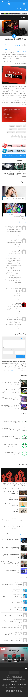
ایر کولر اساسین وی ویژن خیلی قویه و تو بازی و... (12, 603)
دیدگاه (21, 222)
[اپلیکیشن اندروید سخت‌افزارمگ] (18, 691)
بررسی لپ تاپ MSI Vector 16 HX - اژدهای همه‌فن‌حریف (12, 453)
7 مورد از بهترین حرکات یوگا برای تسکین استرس (11, 504)
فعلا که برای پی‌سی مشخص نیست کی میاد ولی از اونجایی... (11, 610)
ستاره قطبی (12, 126)
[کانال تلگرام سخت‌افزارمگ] (16, 691)
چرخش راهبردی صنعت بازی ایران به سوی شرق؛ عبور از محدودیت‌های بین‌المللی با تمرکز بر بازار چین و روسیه (10, 406)
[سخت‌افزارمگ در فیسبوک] (12, 691)
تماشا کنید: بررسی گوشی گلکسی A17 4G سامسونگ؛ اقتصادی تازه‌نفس (11, 445)
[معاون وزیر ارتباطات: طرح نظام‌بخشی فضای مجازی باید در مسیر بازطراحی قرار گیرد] (24, 556)
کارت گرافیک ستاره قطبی (21, 132)
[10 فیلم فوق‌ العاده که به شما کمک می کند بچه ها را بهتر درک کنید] (14, 210)
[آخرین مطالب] (20, 534)
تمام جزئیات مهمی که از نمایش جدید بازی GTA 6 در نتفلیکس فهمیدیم (10, 383)
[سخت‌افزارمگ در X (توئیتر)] (9, 691)
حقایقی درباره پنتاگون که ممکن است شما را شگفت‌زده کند (10, 492)
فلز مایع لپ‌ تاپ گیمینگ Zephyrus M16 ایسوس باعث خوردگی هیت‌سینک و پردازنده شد (10, 563)
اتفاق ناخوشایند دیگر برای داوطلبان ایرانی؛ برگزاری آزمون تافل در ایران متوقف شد (10, 548)
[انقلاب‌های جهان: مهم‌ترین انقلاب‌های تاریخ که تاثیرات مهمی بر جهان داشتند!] (14, 475)
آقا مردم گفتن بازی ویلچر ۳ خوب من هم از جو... (11, 616)
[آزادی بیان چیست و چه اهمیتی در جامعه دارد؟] (23, 510)
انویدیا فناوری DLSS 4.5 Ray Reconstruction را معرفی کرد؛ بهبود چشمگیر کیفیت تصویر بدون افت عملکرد (11, 391)
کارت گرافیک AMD (22, 129)
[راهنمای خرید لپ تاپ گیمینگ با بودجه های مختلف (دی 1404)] (14, 655)
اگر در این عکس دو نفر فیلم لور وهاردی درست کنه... (12, 634)
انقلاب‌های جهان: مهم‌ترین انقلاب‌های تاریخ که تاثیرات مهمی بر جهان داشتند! (15, 485)
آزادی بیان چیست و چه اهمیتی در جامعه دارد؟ (11, 510)
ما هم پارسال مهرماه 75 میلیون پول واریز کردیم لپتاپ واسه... (12, 628)
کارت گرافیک (22, 17)
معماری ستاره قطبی (10, 132)
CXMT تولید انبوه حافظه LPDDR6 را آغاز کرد (10, 540)
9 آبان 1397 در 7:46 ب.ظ (14, 252)
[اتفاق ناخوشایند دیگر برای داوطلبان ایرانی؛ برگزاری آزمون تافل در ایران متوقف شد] (24, 548)
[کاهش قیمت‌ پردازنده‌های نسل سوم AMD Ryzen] (8, 166)
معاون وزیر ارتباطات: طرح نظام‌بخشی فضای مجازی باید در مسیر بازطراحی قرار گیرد (11, 156)
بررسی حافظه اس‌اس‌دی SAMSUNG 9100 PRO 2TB (10, 429)
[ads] (14, 13)
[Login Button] (17, 9)
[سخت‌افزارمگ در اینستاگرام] (14, 691)
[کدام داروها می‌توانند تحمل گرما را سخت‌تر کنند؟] (14, 193)
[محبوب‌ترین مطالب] (7, 534)
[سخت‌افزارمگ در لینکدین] (7, 691)
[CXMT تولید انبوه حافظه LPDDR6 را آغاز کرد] (24, 540)
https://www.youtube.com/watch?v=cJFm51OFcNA (13, 256)
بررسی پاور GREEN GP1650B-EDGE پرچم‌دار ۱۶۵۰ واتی (12, 422)
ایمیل (12, 349)
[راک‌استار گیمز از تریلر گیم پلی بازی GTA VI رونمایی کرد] (24, 399)
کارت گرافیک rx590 (13, 129)
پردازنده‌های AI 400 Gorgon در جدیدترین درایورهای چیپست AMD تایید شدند (21, 174)
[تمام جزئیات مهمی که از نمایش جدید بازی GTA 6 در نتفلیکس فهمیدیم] (24, 383)
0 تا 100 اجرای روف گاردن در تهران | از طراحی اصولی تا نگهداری (10, 498)
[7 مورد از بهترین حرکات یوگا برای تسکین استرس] (23, 504)
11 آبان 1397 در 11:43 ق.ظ (14, 241)
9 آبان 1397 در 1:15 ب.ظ (14, 305)
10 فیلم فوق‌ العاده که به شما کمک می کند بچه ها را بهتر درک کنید (15, 215)
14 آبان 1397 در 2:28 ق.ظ (11, 226)
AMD (24, 126)
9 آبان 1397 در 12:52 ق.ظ (11, 318)
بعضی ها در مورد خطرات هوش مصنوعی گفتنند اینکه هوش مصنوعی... (12, 585)
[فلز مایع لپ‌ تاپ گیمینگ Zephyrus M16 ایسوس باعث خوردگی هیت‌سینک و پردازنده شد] (24, 564)
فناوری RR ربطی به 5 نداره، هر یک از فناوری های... (12, 597)
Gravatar (12, 371)
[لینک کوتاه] (5, 45)
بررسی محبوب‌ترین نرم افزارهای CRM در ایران (10, 571)
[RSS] (21, 691)
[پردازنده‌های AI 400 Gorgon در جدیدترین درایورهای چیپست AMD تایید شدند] (20, 166)
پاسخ (20, 235)
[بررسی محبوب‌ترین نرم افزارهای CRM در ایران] (24, 571)
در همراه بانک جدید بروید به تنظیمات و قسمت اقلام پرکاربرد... (12, 622)
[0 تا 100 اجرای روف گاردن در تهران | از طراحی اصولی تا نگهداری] (23, 498)
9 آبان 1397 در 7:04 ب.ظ (11, 288)
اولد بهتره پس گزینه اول (17, 591)
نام (24, 349)
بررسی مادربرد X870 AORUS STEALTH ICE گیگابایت (11, 437)
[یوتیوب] (14, 145)
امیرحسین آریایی (18, 45)
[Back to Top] (14, 672)
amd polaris (18, 126)
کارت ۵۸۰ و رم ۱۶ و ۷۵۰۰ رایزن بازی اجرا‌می (12, 640)
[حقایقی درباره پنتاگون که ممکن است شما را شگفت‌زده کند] (23, 492)
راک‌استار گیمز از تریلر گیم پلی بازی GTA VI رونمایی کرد (11, 399)
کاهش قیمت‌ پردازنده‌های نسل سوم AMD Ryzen (9, 173)
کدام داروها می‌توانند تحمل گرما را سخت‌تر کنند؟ (15, 199)
